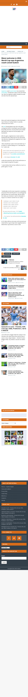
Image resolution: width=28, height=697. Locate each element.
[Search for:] (14, 47)
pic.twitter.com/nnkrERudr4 (18, 154)
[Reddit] (17, 4)
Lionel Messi (4, 92)
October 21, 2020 (12, 289)
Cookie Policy (4, 493)
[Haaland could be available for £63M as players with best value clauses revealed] (7, 442)
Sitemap (3, 500)
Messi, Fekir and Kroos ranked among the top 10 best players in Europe (16, 280)
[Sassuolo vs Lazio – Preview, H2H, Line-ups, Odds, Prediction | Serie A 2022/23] (14, 315)
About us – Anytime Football (7, 486)
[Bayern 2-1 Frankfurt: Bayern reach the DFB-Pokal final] (20, 442)
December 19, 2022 (7, 66)
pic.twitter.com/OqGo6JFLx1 (18, 213)
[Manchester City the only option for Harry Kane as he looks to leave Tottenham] (7, 433)
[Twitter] (14, 4)
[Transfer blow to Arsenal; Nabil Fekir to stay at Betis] (14, 442)
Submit (4, 562)
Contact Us (3, 498)
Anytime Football (16, 66)
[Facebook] (11, 4)
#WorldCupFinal (7, 213)
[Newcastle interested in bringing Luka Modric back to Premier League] (14, 437)
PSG (5, 126)
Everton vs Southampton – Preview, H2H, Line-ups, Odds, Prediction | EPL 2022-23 (15, 372)
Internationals (11, 51)
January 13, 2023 (6, 332)
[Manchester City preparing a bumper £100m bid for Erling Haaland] (14, 433)
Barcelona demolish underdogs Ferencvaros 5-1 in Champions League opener (16, 287)
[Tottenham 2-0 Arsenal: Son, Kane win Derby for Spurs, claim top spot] (7, 437)
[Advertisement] (14, 26)
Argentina (3, 91)
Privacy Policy (4, 491)
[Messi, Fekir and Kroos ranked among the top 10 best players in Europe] (4, 280)
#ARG (20, 211)
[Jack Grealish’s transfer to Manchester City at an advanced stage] (20, 433)
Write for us (4, 496)
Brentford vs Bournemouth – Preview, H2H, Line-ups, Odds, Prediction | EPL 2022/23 (15, 355)
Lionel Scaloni (13, 91)
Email (4, 556)
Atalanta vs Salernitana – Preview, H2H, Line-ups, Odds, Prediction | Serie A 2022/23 (17, 364)
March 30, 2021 (12, 282)
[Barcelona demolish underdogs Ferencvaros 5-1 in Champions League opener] (4, 287)
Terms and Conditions (6, 489)
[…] (2, 341)
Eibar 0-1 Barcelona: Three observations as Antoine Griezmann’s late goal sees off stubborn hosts (16, 294)
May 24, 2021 (11, 298)
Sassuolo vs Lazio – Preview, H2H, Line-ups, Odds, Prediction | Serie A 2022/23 (13, 328)
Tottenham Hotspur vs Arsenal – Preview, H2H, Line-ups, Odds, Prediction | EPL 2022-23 (16, 347)
